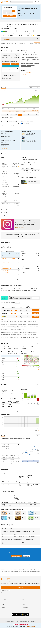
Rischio (31, 43)
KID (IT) (24, 74)
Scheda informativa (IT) (27, 72)
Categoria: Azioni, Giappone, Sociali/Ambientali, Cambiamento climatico (30, 173)
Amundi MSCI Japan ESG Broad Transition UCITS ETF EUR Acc (6, 505)
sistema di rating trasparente (28, 337)
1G (3, 114)
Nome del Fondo (5, 502)
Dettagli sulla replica (6, 215)
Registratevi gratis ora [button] (16, 556)
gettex (20, 564)
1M (7, 114)
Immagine (36, 369)
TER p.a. (22, 502)
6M (16, 114)
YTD (32, 114)
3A (24, 114)
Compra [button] (6, 63)
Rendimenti (20, 43)
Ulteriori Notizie (4, 148)
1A (20, 114)
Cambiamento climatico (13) (26, 66)
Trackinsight (10, 564)
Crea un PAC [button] (11, 66)
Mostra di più (25, 77)
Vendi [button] (15, 63)
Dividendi (26, 43)
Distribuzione (28, 502)
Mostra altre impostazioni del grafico (9, 125)
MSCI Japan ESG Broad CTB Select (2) (27, 63)
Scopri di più (11, 78)
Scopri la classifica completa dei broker (10, 319)
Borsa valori (37, 43)
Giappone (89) (24, 65)
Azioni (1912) (36, 63)
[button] (19, 31)
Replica (35, 502)
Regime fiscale (5, 212)
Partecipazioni (10, 43)
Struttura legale (5, 209)
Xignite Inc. (17, 564)
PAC (15, 43)
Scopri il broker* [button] (36, 310)
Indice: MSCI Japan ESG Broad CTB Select (31, 170)
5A (28, 114)
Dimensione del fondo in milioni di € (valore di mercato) (16, 500)
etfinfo (13, 564)
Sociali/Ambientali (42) (31, 65)
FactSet (23, 564)
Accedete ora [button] (26, 556)
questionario (33, 234)
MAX (37, 114)
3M (11, 114)
